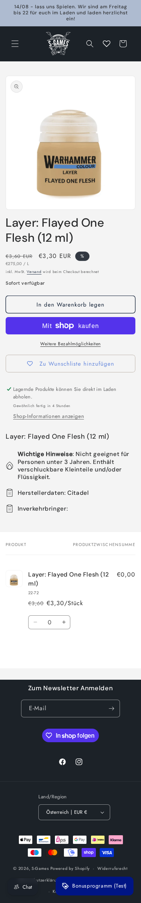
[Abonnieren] (111, 708)
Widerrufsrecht (112, 868)
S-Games (40, 868)
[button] (15, 43)
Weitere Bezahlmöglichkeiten (70, 343)
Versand (34, 272)
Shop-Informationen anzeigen (48, 416)
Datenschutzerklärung (40, 880)
